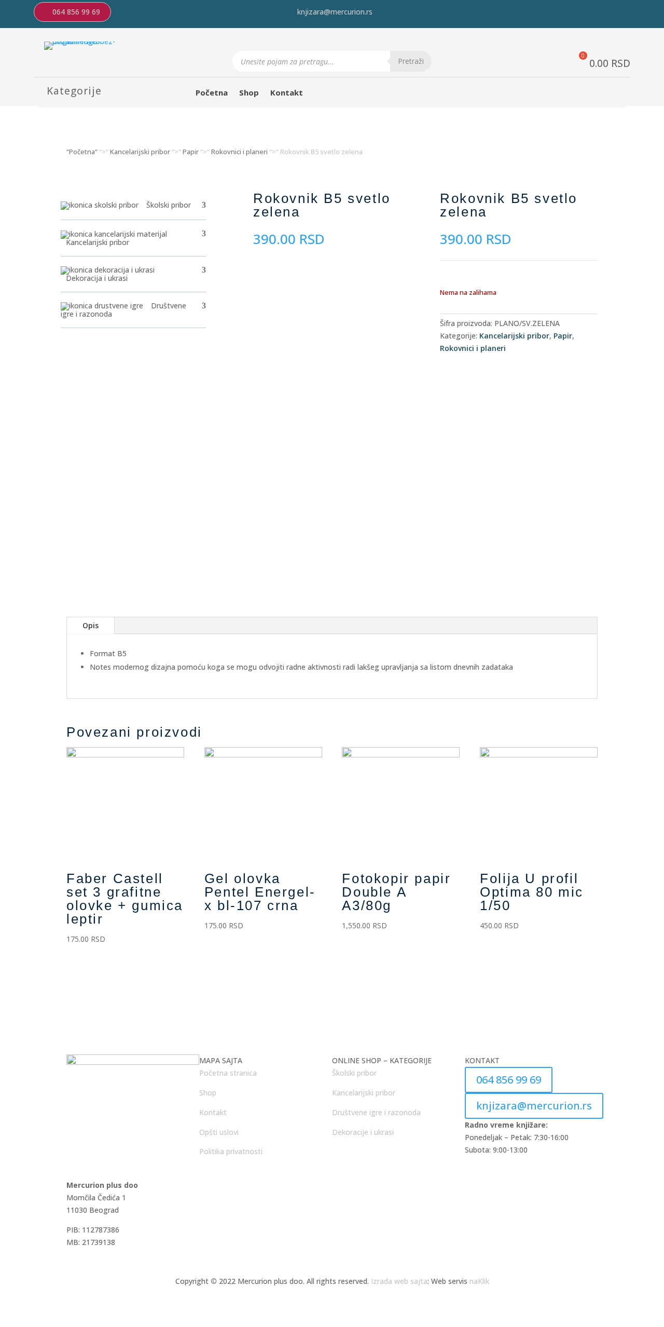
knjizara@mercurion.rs (334, 12)
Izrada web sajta (399, 1281)
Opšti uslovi (219, 1132)
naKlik (479, 1281)
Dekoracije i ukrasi (363, 1132)
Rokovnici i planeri (239, 151)
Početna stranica (228, 1073)
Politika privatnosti (230, 1151)
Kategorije (74, 91)
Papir (191, 151)
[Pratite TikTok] (627, 13)
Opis (90, 625)
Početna (212, 93)
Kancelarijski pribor (140, 151)
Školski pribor (354, 1073)
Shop (249, 93)
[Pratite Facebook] (606, 13)
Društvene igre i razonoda (376, 1112)
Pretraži (411, 61)
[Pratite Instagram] (585, 13)
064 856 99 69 (76, 12)
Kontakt (286, 93)
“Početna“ (82, 151)
